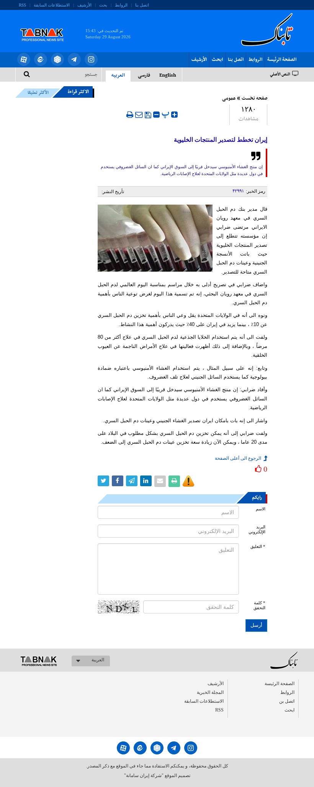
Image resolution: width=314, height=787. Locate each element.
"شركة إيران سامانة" (144, 775)
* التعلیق (257, 546)
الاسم (260, 509)
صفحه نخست (254, 98)
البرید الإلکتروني (257, 529)
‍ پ (166, 113)
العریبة (98, 659)
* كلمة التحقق (259, 605)
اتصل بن (286, 701)
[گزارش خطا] (188, 481)
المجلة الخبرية (210, 692)
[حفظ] (148, 115)
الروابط (121, 5)
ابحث (217, 60)
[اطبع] (129, 114)
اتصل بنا (142, 5)
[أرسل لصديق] (139, 114)
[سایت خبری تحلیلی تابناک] (46, 26)
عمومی (229, 98)
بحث (103, 5)
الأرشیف (84, 5)
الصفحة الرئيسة (281, 60)
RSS (22, 5)
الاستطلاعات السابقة (52, 5)
